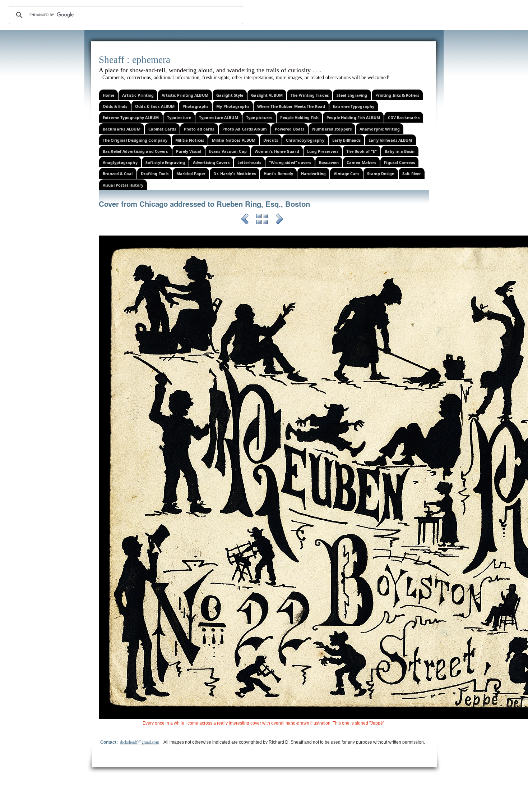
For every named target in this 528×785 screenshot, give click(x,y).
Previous (245, 220)
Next (279, 220)
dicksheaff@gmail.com (139, 742)
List (262, 220)
